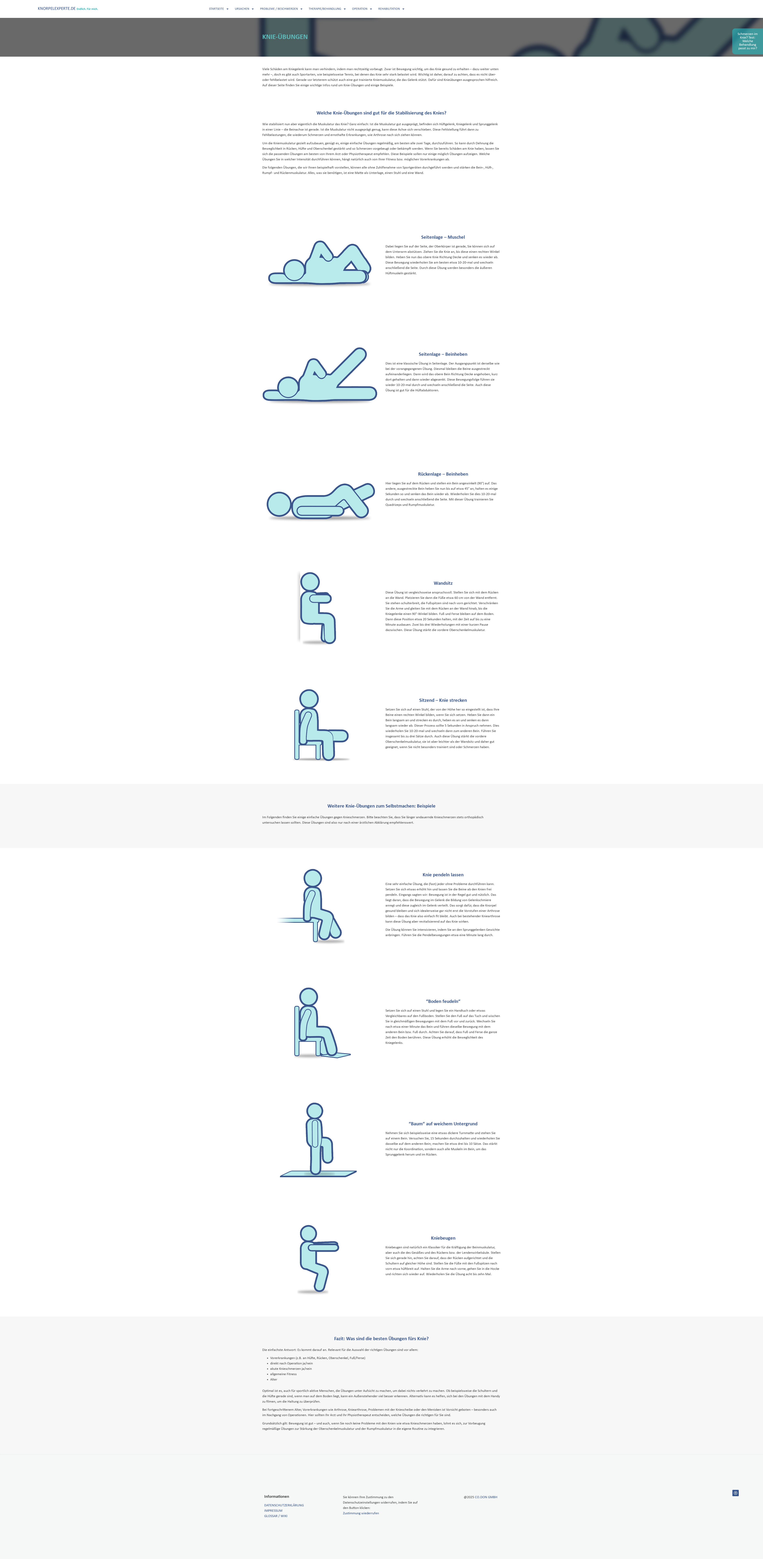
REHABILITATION (389, 9)
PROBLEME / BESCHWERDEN (279, 9)
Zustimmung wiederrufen (361, 1513)
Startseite (216, 9)
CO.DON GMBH (486, 1497)
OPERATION (359, 9)
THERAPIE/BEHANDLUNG (325, 9)
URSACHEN (242, 9)
